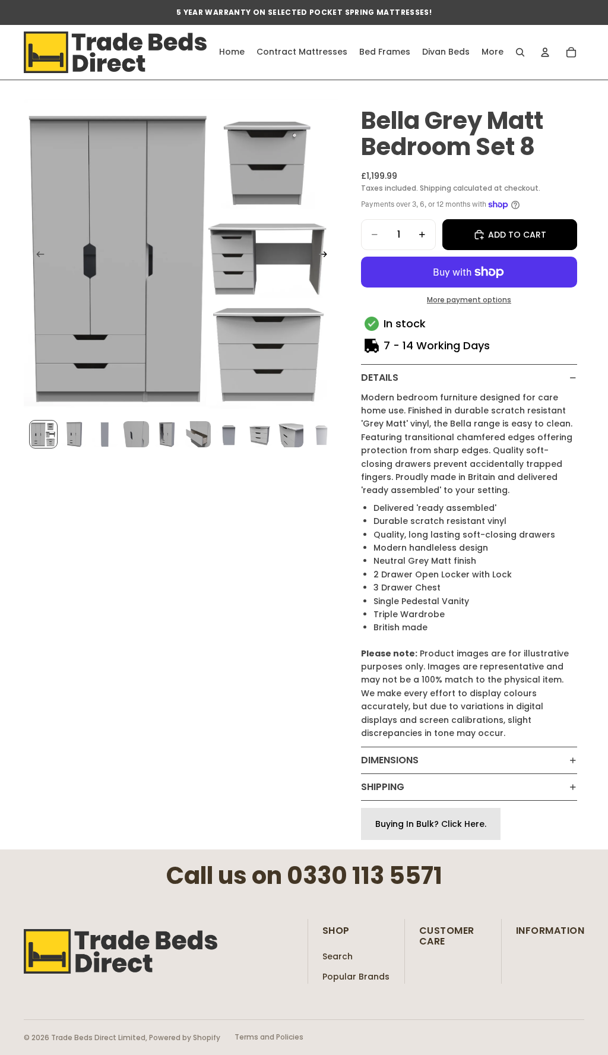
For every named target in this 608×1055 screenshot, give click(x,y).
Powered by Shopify (184, 1037)
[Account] (545, 52)
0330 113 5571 (364, 875)
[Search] (520, 52)
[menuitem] (492, 52)
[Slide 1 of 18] (43, 434)
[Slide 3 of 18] (105, 434)
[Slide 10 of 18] (321, 434)
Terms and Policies (269, 1037)
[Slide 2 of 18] (74, 434)
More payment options (469, 300)
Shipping (382, 787)
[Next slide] (327, 256)
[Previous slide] (37, 256)
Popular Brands (356, 977)
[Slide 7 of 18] (229, 434)
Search (337, 956)
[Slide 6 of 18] (198, 434)
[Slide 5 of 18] (167, 434)
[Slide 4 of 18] (136, 434)
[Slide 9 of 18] (290, 434)
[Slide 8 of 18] (259, 434)
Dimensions (390, 760)
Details (379, 377)
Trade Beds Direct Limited (98, 1037)
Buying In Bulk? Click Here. (430, 824)
